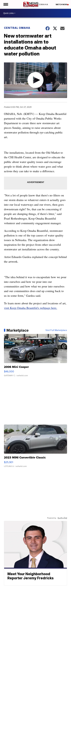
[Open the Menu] (5, 4)
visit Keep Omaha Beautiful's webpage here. (30, 308)
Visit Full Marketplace (56, 330)
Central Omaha (17, 27)
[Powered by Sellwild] (62, 518)
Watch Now (61, 4)
